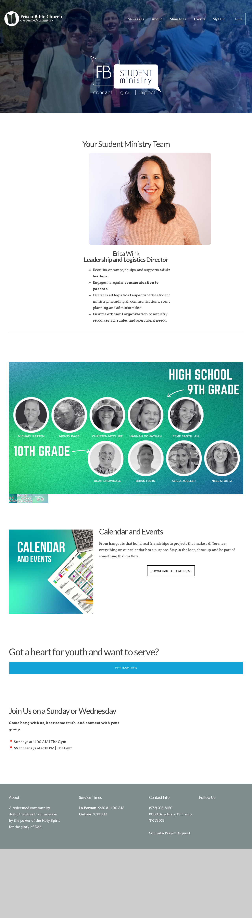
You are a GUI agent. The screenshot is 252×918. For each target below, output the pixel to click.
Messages (136, 19)
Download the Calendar (171, 571)
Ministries (178, 19)
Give (239, 19)
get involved (126, 668)
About (157, 19)
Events (200, 19)
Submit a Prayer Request (169, 833)
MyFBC (218, 19)
